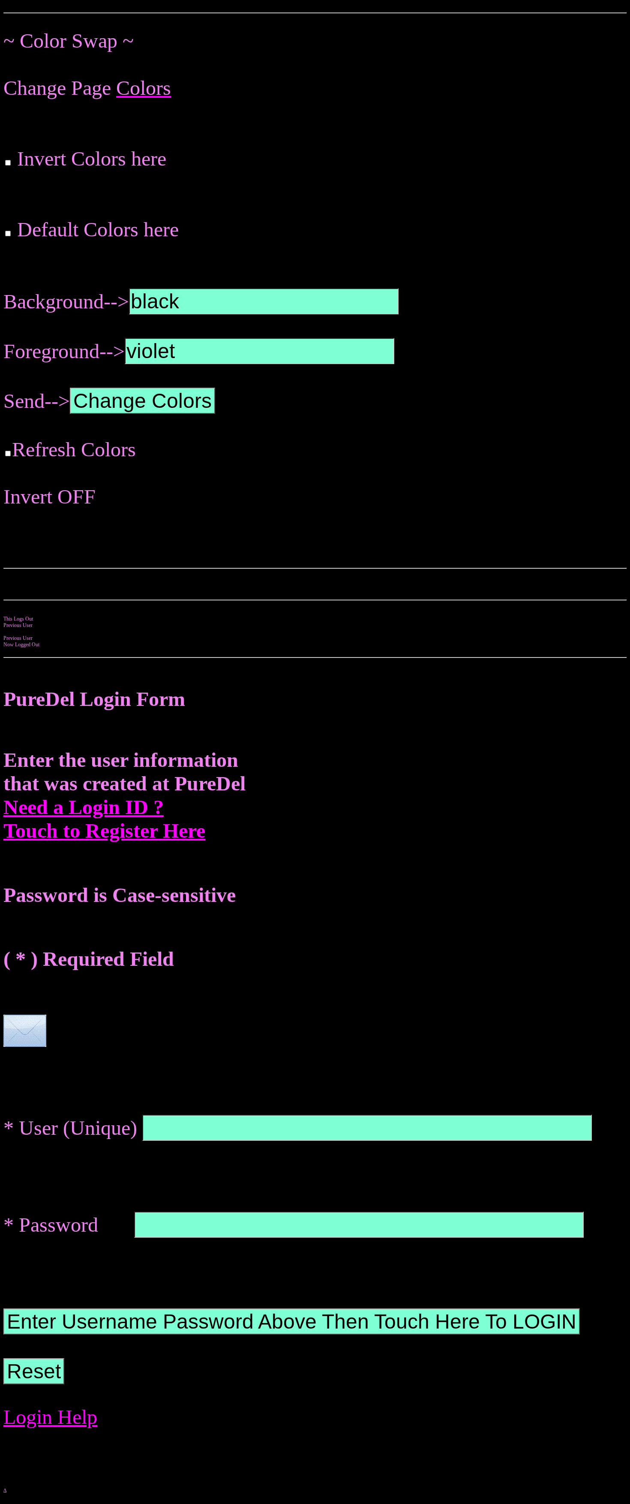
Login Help (50, 1416)
